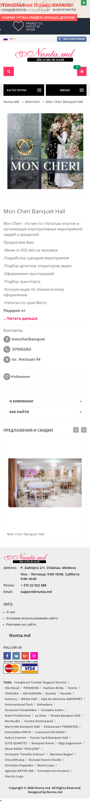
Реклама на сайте (21, 624)
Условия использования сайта (32, 618)
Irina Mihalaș (14, 760)
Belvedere (44, 704)
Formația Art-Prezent (53, 771)
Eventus (11, 699)
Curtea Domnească (38, 721)
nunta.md (11, 102)
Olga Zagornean (70, 743)
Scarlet (50, 693)
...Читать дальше (20, 318)
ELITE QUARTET (16, 743)
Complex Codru (52, 710)
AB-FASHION (32, 693)
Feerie (72, 688)
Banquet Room (42, 743)
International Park (19, 704)
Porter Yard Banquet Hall (49, 738)
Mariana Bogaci (61, 754)
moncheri (32, 102)
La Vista (40, 715)
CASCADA (12, 693)
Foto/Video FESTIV (18, 732)
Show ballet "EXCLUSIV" (22, 749)
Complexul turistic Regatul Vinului (40, 682)
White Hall (29, 699)
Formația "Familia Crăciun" (25, 754)
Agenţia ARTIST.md (19, 771)
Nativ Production (18, 715)
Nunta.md (19, 635)
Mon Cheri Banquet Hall (25, 534)
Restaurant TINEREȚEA (61, 726)
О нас (10, 612)
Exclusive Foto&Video (21, 710)
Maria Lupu (45, 765)
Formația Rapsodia (19, 765)
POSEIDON (31, 688)
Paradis (65, 693)
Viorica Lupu (14, 776)
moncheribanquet (28, 339)
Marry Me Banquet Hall (22, 726)
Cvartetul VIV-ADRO (50, 732)
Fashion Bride (53, 688)
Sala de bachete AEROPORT (61, 699)
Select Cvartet (15, 738)
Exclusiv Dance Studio (45, 760)
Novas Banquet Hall (65, 715)
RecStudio (12, 721)
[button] (10, 39)
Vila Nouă (12, 688)
